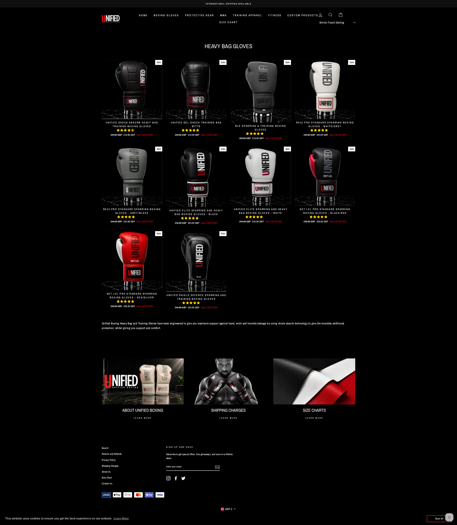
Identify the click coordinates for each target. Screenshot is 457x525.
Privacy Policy (109, 460)
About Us (106, 471)
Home (143, 15)
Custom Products (302, 15)
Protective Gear (199, 15)
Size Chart (228, 22)
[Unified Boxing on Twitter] (183, 478)
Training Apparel (247, 15)
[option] (228, 4)
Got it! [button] (439, 518)
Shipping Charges (110, 465)
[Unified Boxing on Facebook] (176, 478)
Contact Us (107, 483)
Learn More (143, 418)
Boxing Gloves (166, 15)
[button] (126, 130)
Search (105, 448)
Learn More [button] (121, 518)
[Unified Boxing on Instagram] (168, 478)
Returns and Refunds (112, 453)
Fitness (274, 15)
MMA (223, 15)
